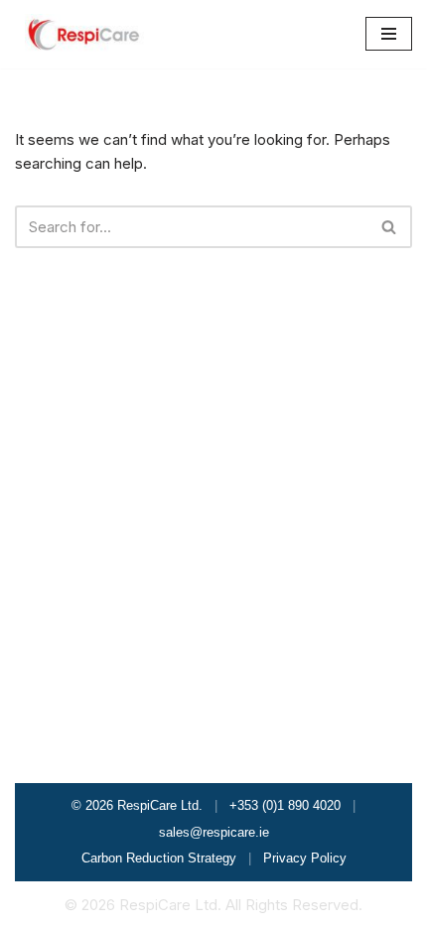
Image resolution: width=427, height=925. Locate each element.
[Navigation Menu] (388, 34)
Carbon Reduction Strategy (158, 858)
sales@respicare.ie (214, 832)
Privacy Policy (305, 858)
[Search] (389, 226)
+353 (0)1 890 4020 (285, 805)
